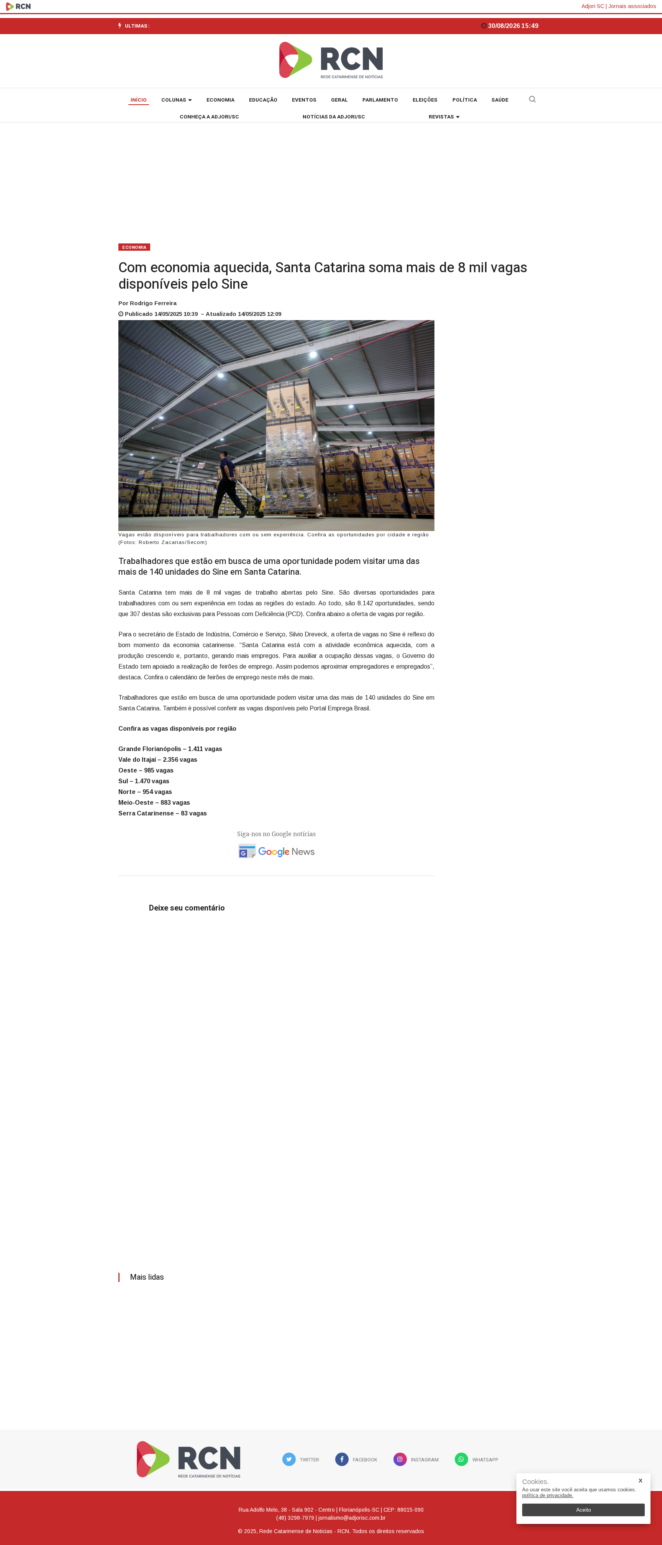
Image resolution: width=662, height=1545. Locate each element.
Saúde (500, 100)
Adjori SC (593, 6)
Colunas (173, 100)
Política (464, 100)
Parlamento (380, 100)
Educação (263, 100)
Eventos (304, 100)
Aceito (583, 1510)
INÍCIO (139, 100)
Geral (339, 100)
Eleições (425, 100)
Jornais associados (632, 6)
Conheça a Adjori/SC (209, 117)
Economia (220, 100)
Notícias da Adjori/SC (334, 117)
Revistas (441, 117)
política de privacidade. (548, 1495)
